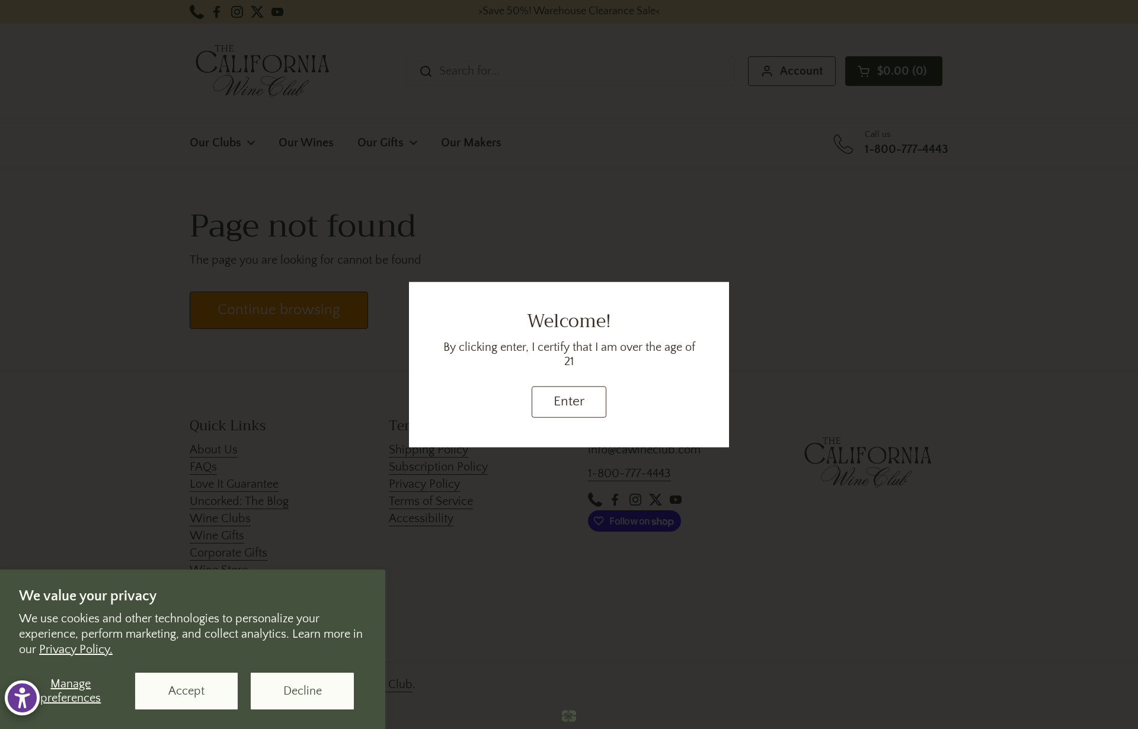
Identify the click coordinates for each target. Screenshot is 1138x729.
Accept (186, 691)
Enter (569, 401)
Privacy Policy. (76, 649)
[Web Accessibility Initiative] (22, 698)
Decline (302, 691)
